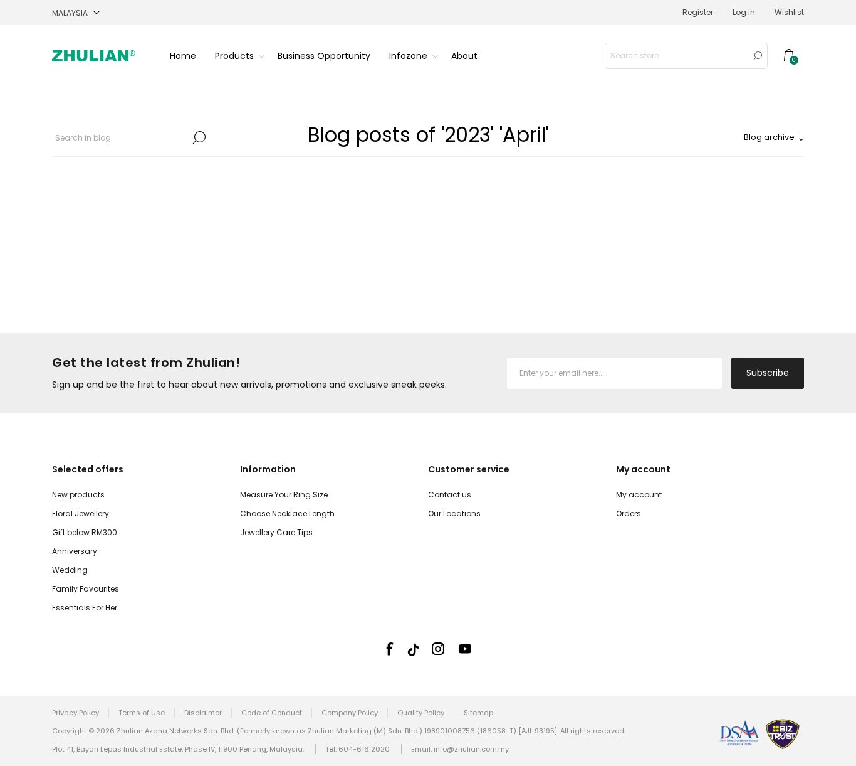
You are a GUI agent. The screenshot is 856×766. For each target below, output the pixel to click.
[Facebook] (389, 648)
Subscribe (767, 372)
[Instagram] (438, 648)
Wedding (70, 570)
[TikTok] (413, 649)
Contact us (449, 494)
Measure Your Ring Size (284, 494)
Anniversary (74, 551)
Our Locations (454, 513)
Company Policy (349, 713)
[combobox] (676, 55)
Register (697, 12)
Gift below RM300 (84, 532)
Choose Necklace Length (287, 513)
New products (78, 494)
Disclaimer (203, 713)
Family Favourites (85, 588)
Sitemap (478, 713)
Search (757, 55)
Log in (744, 12)
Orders (628, 513)
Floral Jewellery (80, 513)
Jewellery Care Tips (276, 532)
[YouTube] (465, 648)
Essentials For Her (84, 607)
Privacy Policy (75, 713)
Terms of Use (141, 713)
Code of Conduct (271, 713)
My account (639, 494)
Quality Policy (420, 713)
